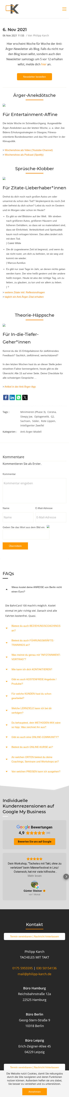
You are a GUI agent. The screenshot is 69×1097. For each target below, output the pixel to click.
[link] (5, 397)
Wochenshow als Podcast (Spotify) (24, 154)
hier (44, 64)
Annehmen (34, 1091)
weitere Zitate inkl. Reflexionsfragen (25, 292)
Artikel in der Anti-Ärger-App (20, 386)
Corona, (52, 412)
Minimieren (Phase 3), (33, 412)
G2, (53, 416)
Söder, (36, 421)
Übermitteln (15, 546)
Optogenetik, (42, 416)
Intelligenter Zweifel (32, 425)
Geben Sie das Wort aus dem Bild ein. (24, 527)
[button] (34, 589)
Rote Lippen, (49, 421)
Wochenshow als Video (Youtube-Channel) (29, 150)
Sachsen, (26, 421)
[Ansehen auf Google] (34, 884)
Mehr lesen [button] (35, 875)
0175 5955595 (22, 968)
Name (6, 508)
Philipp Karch (41, 35)
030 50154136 (46, 968)
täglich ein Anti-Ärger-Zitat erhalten (24, 296)
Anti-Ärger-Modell (31, 431)
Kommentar (9, 474)
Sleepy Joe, (27, 416)
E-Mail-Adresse (44, 508)
